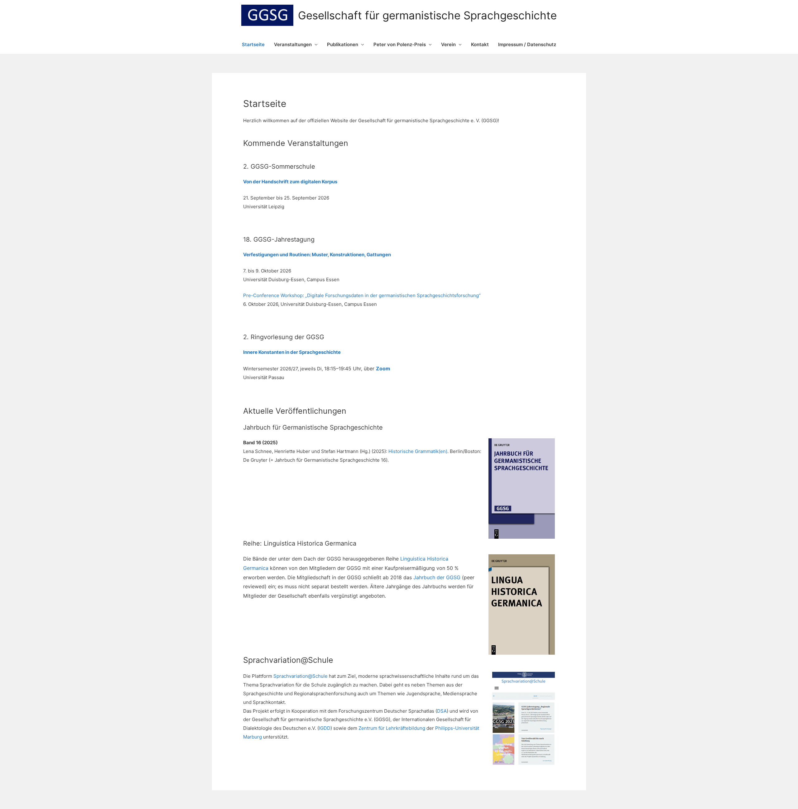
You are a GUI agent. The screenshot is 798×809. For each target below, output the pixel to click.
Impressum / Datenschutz (527, 44)
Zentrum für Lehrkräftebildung (391, 728)
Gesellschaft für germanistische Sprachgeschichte (427, 15)
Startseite (253, 44)
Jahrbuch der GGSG (436, 577)
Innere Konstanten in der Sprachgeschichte (292, 352)
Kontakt (480, 44)
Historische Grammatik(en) (417, 451)
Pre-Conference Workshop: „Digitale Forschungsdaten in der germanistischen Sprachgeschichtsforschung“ (362, 295)
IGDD (324, 728)
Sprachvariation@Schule (300, 676)
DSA (442, 711)
